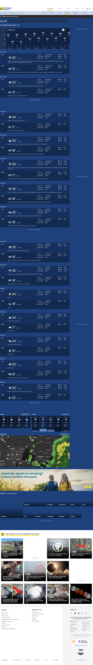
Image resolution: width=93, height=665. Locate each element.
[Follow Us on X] (89, 613)
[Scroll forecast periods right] (69, 39)
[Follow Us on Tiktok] (82, 613)
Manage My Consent (6, 621)
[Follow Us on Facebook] (71, 613)
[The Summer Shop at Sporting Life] (87, 512)
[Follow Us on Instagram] (75, 613)
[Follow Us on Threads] (86, 613)
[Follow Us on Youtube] (78, 613)
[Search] (82, 8)
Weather (5, 13)
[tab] (63, 30)
